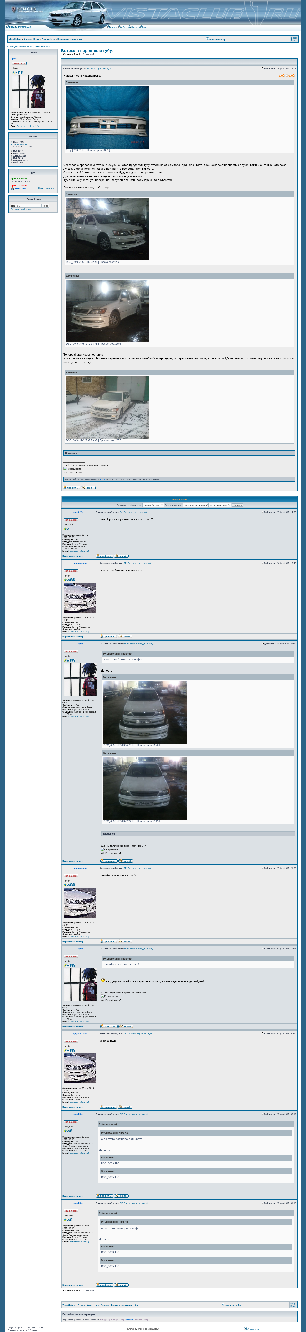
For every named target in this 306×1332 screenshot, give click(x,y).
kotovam (129, 1319)
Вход (11, 27)
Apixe (14, 58)
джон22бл (78, 512)
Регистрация (24, 27)
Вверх (294, 38)
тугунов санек (80, 563)
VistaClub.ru (15, 39)
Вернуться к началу (72, 556)
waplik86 (78, 1114)
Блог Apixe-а (48, 39)
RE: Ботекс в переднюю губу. (138, 563)
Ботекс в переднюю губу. (70, 39)
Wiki (124, 27)
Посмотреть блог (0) (78, 551)
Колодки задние (19, 144)
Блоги (114, 27)
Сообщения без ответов (20, 46)
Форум (27, 39)
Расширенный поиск (21, 209)
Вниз (293, 40)
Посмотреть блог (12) (28, 126)
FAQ (144, 27)
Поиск (134, 27)
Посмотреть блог (46, 188)
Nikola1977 (20, 188)
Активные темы (43, 46)
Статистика (253, 1329)
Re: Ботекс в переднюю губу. (134, 512)
